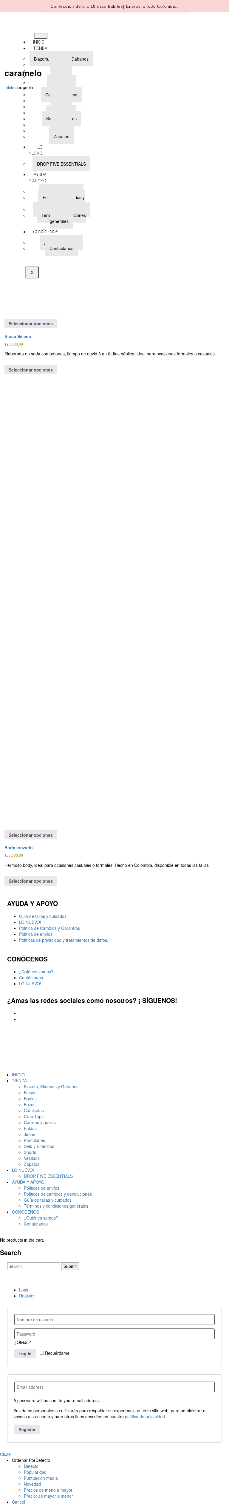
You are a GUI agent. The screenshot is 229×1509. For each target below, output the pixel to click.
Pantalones (34, 1140)
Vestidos (32, 1158)
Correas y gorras (40, 1122)
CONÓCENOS (25, 1212)
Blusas (30, 1092)
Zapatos (31, 1164)
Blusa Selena (17, 336)
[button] (114, 6)
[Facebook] (20, 1013)
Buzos (29, 1104)
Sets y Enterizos (39, 1146)
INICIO (38, 42)
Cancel (18, 1502)
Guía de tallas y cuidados (48, 1200)
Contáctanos (31, 978)
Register (27, 1296)
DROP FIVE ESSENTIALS (48, 1176)
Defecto (31, 1466)
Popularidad (35, 1472)
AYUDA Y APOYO (28, 1182)
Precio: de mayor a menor (48, 1496)
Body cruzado (18, 847)
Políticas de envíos (41, 1188)
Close (5, 1454)
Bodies (30, 1098)
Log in (25, 1354)
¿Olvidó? (22, 1342)
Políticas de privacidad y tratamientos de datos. (63, 940)
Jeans (29, 1134)
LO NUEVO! (30, 922)
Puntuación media (41, 1478)
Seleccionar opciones (31, 323)
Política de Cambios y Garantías (49, 928)
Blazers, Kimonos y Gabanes (51, 1086)
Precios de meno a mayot (48, 1490)
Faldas (30, 1128)
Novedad (32, 1484)
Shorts (30, 1152)
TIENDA (40, 48)
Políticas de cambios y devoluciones (58, 1194)
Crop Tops (34, 1116)
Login (24, 1290)
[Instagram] (20, 1019)
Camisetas (34, 1110)
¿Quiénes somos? (36, 972)
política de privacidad (145, 1416)
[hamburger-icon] (40, 36)
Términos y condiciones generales (56, 1206)
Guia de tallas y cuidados (42, 916)
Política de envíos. (36, 934)
